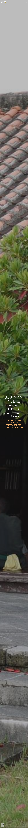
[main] (14, 406)
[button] (2, 2)
